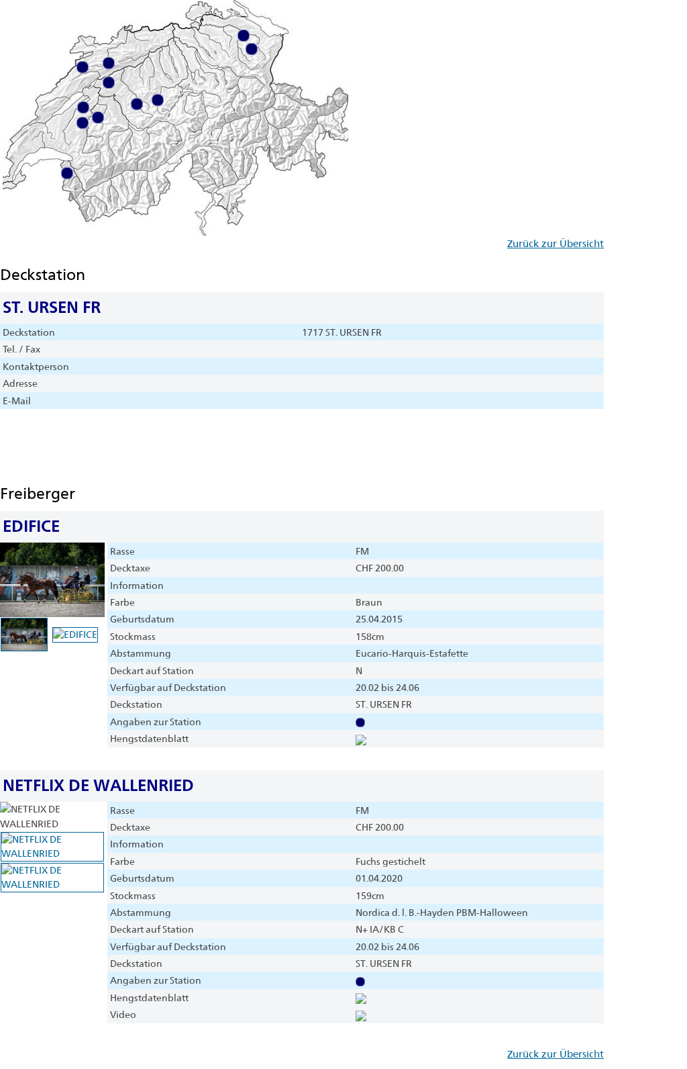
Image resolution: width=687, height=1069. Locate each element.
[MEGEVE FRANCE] (67, 172)
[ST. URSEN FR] (98, 116)
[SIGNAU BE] (137, 103)
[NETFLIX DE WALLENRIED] (361, 997)
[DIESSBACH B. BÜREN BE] (109, 82)
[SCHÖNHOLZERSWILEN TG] (243, 35)
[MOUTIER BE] (109, 62)
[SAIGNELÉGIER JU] (82, 66)
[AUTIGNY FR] (82, 122)
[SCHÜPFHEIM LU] (158, 99)
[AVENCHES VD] (83, 106)
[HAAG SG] (252, 48)
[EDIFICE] (361, 738)
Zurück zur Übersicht (555, 243)
